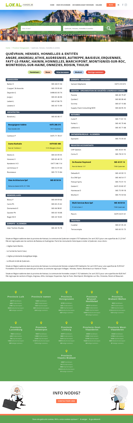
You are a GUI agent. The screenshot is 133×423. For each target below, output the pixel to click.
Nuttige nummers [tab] (95, 72)
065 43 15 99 (56, 105)
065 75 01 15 (120, 182)
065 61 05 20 (120, 225)
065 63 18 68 (56, 212)
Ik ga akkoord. (95, 419)
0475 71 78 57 (56, 136)
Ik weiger (83, 419)
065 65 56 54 (55, 180)
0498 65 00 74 (56, 92)
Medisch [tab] (78, 72)
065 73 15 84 (56, 172)
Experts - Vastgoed (80, 80)
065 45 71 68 (120, 127)
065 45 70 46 (120, 123)
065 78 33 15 (120, 154)
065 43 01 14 (119, 162)
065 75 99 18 (120, 190)
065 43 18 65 (56, 217)
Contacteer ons (66, 401)
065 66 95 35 (120, 108)
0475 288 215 (55, 124)
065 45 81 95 (120, 150)
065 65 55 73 (120, 229)
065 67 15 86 (120, 103)
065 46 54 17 (120, 177)
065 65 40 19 (56, 159)
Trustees (75, 221)
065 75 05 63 (120, 138)
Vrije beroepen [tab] (62, 72)
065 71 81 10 (120, 119)
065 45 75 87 (120, 95)
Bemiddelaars (14, 195)
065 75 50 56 (120, 195)
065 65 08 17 (56, 116)
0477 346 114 (56, 163)
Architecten (13, 112)
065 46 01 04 (56, 84)
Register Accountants (82, 145)
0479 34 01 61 (120, 214)
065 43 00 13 (120, 173)
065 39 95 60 (56, 88)
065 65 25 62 (56, 204)
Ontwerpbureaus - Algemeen (85, 134)
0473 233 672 (120, 84)
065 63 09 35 (56, 155)
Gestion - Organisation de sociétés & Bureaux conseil (98, 91)
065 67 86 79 (56, 101)
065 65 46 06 (56, 97)
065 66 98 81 (56, 208)
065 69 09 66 (56, 199)
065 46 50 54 (119, 203)
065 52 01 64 (56, 168)
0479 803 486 (55, 144)
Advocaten (12, 80)
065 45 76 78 (56, 228)
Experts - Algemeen (16, 224)
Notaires (75, 115)
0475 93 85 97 (120, 186)
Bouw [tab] (48, 72)
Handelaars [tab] (34, 72)
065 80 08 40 (120, 99)
